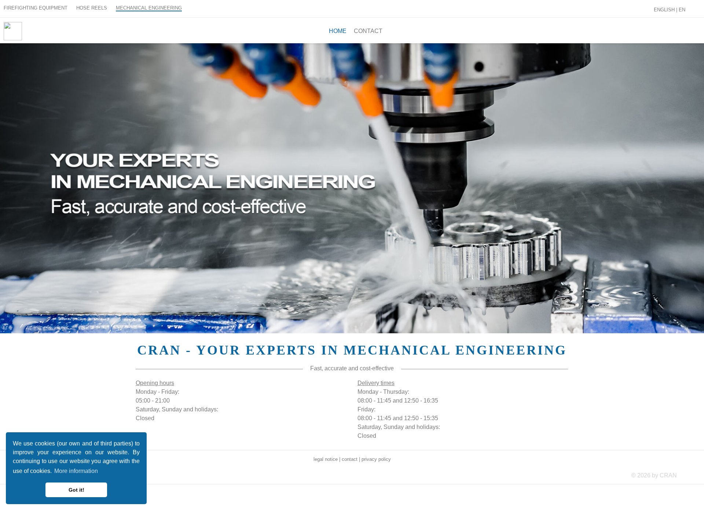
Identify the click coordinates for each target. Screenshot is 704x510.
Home (337, 31)
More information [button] (76, 471)
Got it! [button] (76, 490)
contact (350, 459)
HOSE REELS (91, 8)
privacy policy (376, 459)
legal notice (326, 459)
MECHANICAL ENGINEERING (149, 8)
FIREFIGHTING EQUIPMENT (35, 8)
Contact (368, 31)
